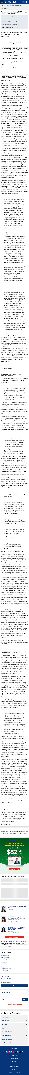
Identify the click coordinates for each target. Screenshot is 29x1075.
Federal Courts (18, 5)
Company (14, 1061)
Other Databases (7, 1039)
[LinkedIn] (7, 1052)
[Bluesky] (18, 1052)
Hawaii (9, 7)
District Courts (4, 7)
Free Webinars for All (7, 903)
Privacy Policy (14, 1069)
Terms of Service (14, 1066)
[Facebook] (11, 1052)
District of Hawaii (16, 7)
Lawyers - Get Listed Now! (14, 1004)
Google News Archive (7, 969)
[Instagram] (13, 1052)
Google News (4, 967)
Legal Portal (14, 1058)
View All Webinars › (14, 937)
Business (4, 1024)
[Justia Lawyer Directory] (22, 1052)
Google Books (5, 957)
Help (14, 1064)
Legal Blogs (4, 959)
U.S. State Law (6, 1035)
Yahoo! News (4, 970)
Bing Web (3, 964)
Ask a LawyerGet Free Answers (6, 977)
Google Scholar (5, 955)
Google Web (4, 962)
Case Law (12, 5)
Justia (2, 5)
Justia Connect (14, 1055)
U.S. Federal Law (7, 1032)
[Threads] (16, 1052)
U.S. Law (6, 5)
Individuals (5, 1021)
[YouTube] (9, 1052)
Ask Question (14, 986)
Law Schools (6, 1028)
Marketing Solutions (8, 1043)
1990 (22, 7)
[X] (20, 1052)
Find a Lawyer (5, 992)
